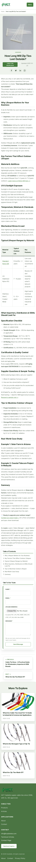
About (3, 821)
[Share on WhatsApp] (24, 70)
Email (8, 598)
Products (4, 808)
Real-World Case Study (12, 571)
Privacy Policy (20, 858)
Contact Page (6, 840)
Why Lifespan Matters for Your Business (17, 555)
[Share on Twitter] (16, 70)
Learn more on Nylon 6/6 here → (19, 181)
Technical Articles (7, 837)
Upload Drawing (11, 607)
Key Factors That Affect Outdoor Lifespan (18, 558)
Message (9, 621)
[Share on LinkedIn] (20, 70)
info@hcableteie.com (8, 834)
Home (2, 11)
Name (7, 589)
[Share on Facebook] (11, 70)
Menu (30, 4)
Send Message (18, 644)
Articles (4, 811)
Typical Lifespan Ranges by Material (16, 561)
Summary (8, 574)
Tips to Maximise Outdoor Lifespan (16, 569)
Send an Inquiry (8, 846)
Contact (4, 824)
